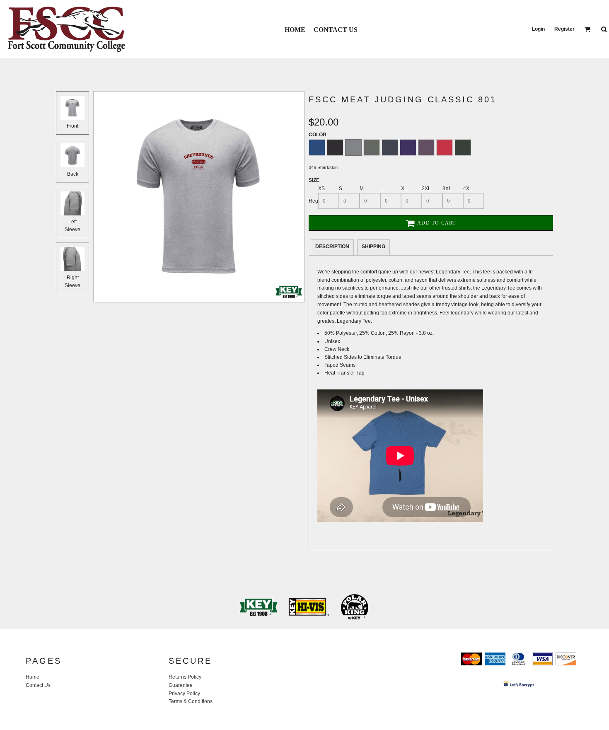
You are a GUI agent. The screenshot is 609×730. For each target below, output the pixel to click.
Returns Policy (185, 677)
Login (538, 29)
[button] (587, 29)
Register (564, 29)
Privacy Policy (184, 693)
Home (32, 677)
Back (72, 174)
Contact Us (38, 685)
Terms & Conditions (191, 701)
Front (72, 126)
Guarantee (181, 685)
